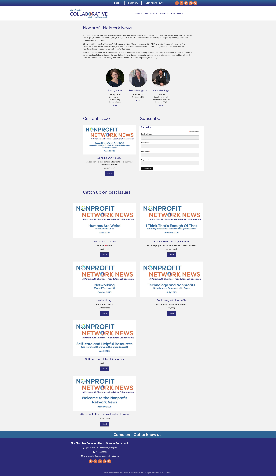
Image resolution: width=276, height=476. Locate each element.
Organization (146, 160)
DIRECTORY (133, 3)
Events (163, 14)
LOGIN (117, 3)
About (137, 14)
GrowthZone (168, 473)
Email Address (147, 134)
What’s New (176, 14)
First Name (145, 143)
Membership (150, 14)
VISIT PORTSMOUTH (155, 3)
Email (115, 106)
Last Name (145, 152)
